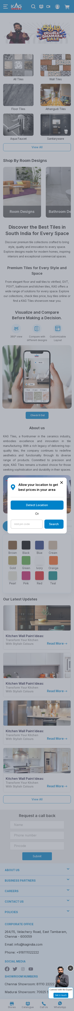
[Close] (70, 968)
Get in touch (61, 995)
